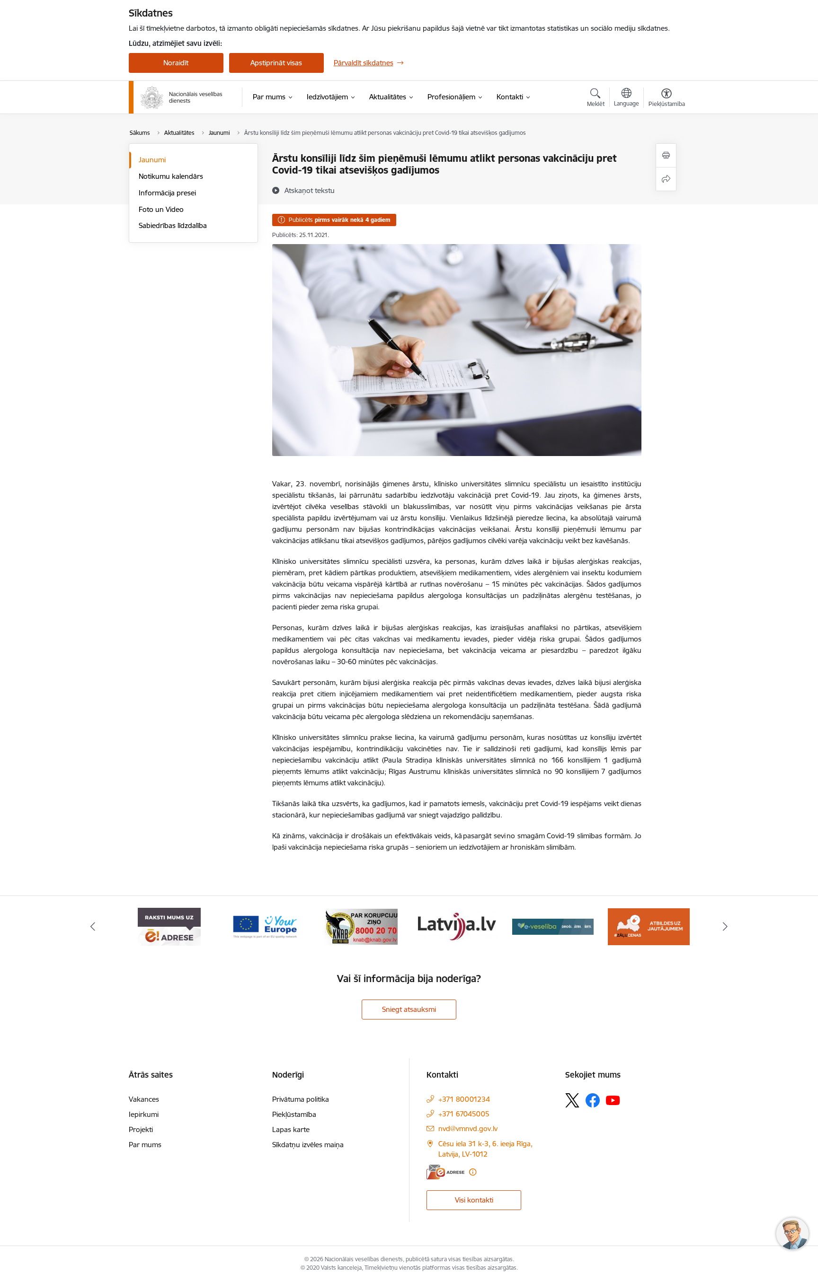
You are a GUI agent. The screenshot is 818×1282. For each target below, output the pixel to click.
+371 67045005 (463, 1113)
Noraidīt (175, 62)
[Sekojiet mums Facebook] (593, 1100)
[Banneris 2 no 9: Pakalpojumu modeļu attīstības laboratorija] (648, 926)
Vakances (144, 1099)
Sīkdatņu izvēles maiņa (308, 1144)
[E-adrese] (445, 1172)
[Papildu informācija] (472, 1172)
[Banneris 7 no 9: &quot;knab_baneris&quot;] (265, 926)
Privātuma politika (300, 1099)
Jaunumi (152, 159)
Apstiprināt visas (276, 62)
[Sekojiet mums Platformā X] (572, 1100)
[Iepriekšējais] (93, 926)
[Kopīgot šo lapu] (666, 179)
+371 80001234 (464, 1099)
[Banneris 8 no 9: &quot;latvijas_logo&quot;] (361, 926)
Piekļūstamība (294, 1114)
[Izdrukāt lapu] (666, 155)
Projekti (141, 1129)
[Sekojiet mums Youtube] (613, 1100)
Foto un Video (161, 209)
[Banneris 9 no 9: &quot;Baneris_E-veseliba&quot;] (457, 926)
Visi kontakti (474, 1199)
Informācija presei (167, 192)
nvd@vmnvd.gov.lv (468, 1128)
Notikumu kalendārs (171, 176)
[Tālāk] (726, 926)
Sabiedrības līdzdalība (173, 225)
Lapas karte (291, 1129)
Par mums (145, 1144)
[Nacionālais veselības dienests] (181, 97)
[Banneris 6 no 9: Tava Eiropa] (169, 926)
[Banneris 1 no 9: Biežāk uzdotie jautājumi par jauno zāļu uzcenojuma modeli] (553, 926)
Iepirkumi (144, 1114)
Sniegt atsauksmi (409, 1009)
